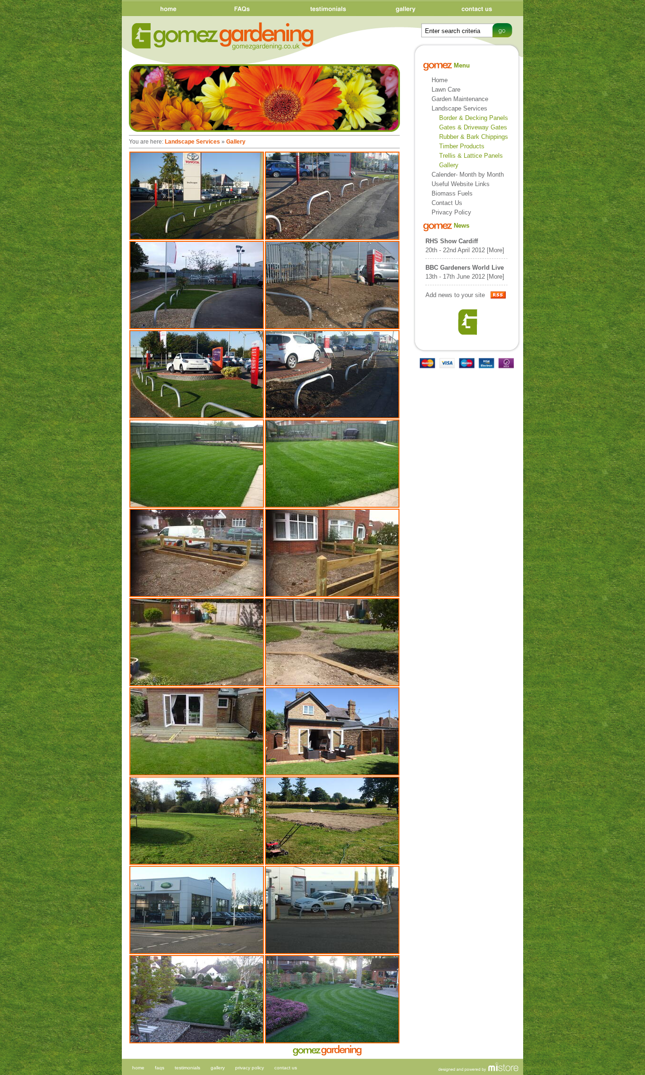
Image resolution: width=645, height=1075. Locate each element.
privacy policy (249, 1067)
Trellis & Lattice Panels (471, 155)
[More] (495, 250)
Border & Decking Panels (473, 117)
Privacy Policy (451, 212)
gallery (218, 1067)
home (138, 1067)
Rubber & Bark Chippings (473, 136)
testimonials (187, 1067)
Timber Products (461, 146)
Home (440, 80)
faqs (159, 1067)
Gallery (236, 141)
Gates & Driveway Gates (473, 127)
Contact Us (447, 202)
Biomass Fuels (452, 193)
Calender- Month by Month (468, 174)
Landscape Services (192, 141)
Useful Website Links (461, 184)
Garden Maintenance (460, 98)
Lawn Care (446, 89)
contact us (285, 1067)
